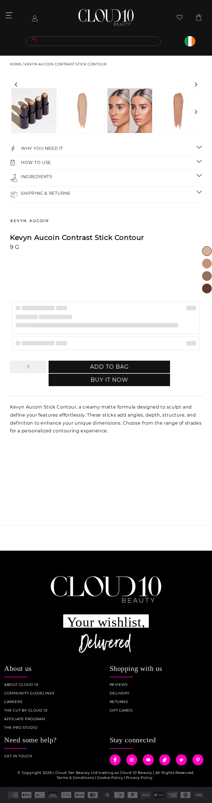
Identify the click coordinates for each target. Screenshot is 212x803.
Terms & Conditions (75, 777)
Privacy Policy (139, 777)
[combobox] (93, 41)
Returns (119, 702)
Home (15, 64)
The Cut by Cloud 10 (25, 710)
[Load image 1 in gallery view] (34, 111)
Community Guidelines (29, 693)
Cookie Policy (110, 777)
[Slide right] (196, 84)
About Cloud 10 (21, 684)
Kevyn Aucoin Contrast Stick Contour (66, 64)
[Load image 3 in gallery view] (129, 111)
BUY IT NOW (109, 379)
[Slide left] (16, 84)
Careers (13, 702)
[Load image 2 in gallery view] (82, 111)
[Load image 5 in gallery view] (177, 111)
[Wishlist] (179, 17)
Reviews (119, 684)
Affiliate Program (24, 719)
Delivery (119, 693)
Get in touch (18, 756)
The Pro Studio (21, 727)
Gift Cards (121, 710)
